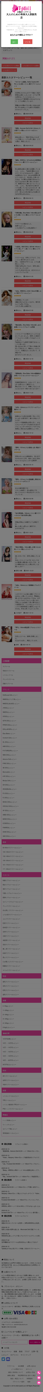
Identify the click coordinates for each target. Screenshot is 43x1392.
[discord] (39, 1383)
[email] (39, 1378)
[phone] (39, 1373)
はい (14, 41)
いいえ (28, 41)
